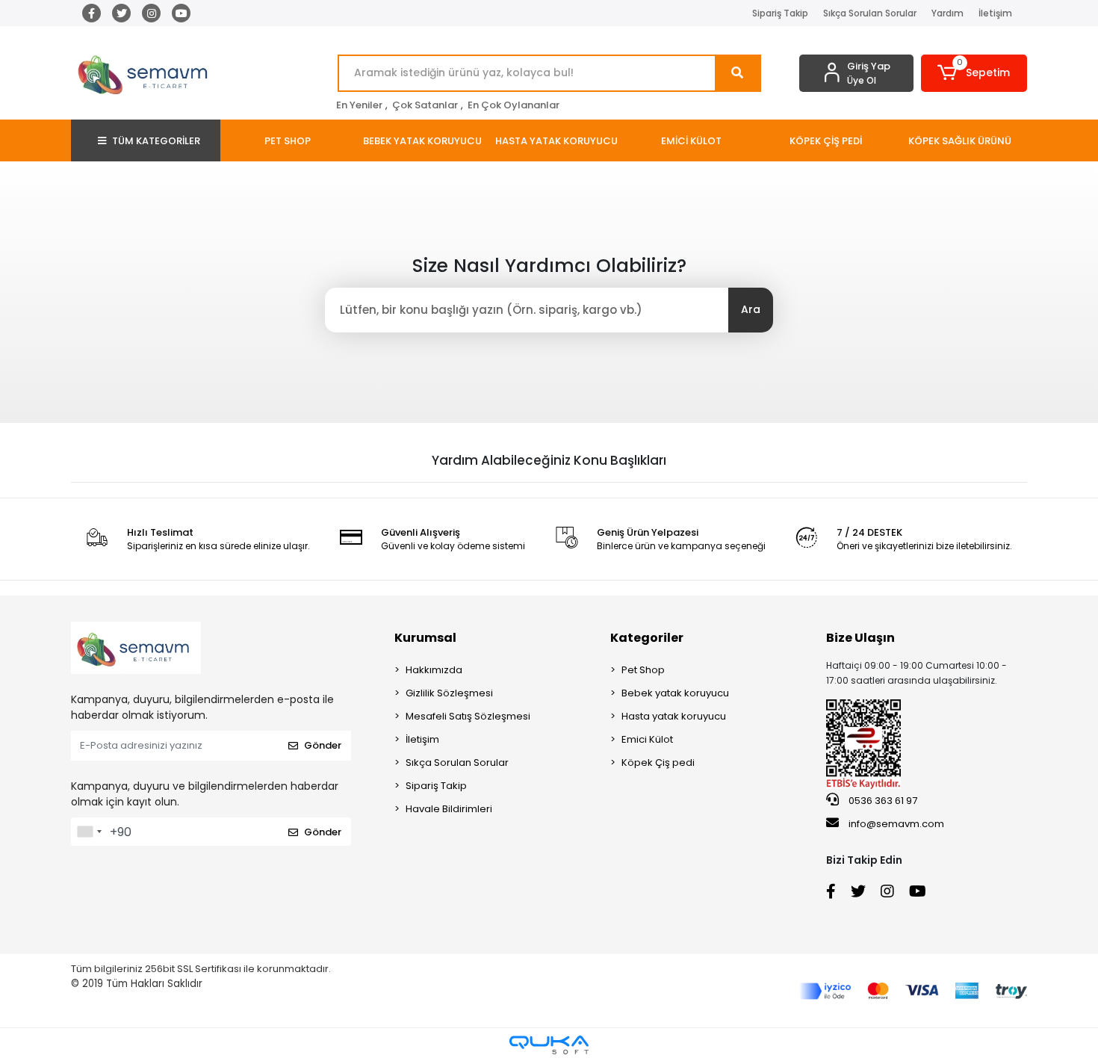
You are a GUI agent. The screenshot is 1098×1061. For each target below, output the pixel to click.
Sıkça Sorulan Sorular (869, 13)
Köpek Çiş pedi (658, 762)
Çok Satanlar (425, 105)
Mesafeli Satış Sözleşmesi (468, 716)
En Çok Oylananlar (513, 105)
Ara (750, 309)
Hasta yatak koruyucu (673, 716)
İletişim (995, 13)
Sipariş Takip (780, 13)
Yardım (947, 13)
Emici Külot (647, 739)
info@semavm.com (896, 824)
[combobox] (89, 831)
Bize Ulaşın (860, 637)
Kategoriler (646, 637)
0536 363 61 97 (881, 801)
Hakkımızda (434, 670)
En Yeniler (359, 105)
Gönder (322, 745)
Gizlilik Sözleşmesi (449, 693)
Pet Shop (643, 670)
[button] (974, 73)
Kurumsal (425, 637)
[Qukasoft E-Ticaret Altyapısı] (549, 1045)
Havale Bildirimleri (449, 809)
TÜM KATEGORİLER (156, 141)
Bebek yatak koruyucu (675, 693)
